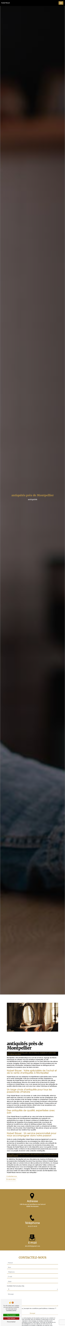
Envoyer (32, 1313)
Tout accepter (11, 1315)
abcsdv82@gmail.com (32, 1246)
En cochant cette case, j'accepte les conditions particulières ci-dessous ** (32, 1308)
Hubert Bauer (5, 3)
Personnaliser (11, 1322)
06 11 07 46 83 (32, 1226)
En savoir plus (10, 1179)
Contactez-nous (11, 1176)
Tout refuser (11, 1318)
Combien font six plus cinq (15, 1286)
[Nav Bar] (61, 3)
